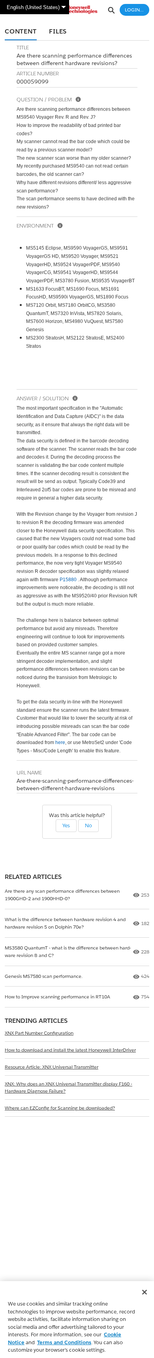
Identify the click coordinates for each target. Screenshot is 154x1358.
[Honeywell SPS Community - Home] (77, 9)
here (60, 742)
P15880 (68, 579)
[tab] (21, 32)
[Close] (144, 1292)
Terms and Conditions (64, 1342)
